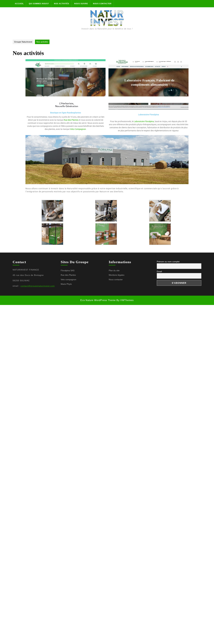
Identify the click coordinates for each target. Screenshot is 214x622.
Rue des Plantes (71, 120)
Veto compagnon (68, 279)
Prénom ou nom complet (168, 261)
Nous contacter (102, 4)
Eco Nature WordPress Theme (98, 300)
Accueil (19, 4)
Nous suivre (81, 4)
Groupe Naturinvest (23, 42)
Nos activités (61, 4)
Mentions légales (116, 275)
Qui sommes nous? (39, 4)
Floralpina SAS (67, 270)
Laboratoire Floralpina (148, 114)
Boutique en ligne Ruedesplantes (65, 113)
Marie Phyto (66, 284)
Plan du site (114, 270)
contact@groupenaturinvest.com (38, 286)
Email (159, 271)
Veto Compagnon (78, 129)
